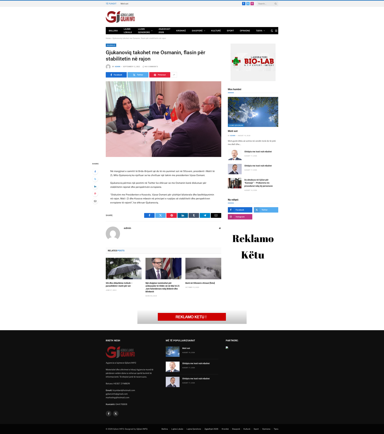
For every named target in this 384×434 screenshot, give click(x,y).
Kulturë (216, 30)
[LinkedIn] (95, 186)
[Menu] (276, 30)
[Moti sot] (253, 112)
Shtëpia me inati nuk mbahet (134, 3)
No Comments (151, 67)
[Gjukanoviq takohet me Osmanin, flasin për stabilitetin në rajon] (163, 119)
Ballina (113, 30)
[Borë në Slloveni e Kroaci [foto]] (203, 268)
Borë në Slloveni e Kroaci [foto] (200, 283)
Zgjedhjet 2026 (164, 31)
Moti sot (233, 130)
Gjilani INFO (141, 429)
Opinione (245, 30)
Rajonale (111, 45)
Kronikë (181, 30)
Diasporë (197, 30)
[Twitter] (95, 179)
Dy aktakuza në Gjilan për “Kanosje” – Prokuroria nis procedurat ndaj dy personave (258, 183)
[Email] (95, 201)
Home (108, 38)
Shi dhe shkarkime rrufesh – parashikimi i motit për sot (119, 284)
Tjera (259, 30)
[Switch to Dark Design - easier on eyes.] (272, 30)
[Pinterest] (95, 193)
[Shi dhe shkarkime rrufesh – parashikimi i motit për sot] (124, 268)
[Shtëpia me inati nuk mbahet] (235, 155)
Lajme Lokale (128, 31)
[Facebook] (95, 171)
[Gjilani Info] (120, 17)
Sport (230, 30)
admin (117, 67)
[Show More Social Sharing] (174, 75)
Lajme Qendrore (144, 31)
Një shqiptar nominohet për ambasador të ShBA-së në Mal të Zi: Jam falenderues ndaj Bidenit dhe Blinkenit (163, 287)
